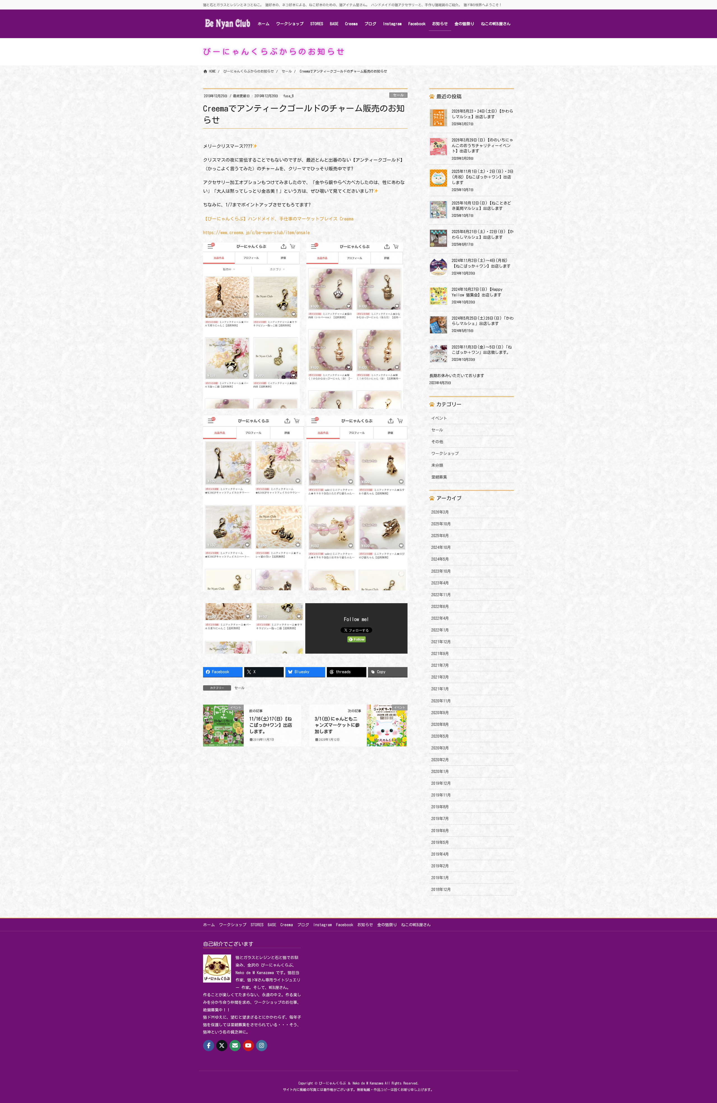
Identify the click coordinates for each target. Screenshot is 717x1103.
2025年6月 (440, 536)
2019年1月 (440, 878)
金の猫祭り (387, 925)
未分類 (437, 465)
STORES (257, 925)
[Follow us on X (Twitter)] (221, 1045)
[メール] (235, 1045)
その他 (437, 442)
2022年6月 (440, 607)
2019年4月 (440, 854)
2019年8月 (440, 807)
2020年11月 (441, 701)
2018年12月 (441, 889)
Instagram (322, 925)
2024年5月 (440, 559)
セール (398, 95)
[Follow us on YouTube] (248, 1045)
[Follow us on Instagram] (261, 1045)
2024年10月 (441, 547)
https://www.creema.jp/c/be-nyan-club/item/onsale (256, 232)
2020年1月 (440, 772)
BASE (272, 925)
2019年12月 (441, 783)
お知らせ (365, 925)
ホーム (209, 925)
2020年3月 (440, 748)
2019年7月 (440, 819)
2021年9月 (440, 654)
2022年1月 (440, 630)
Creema (286, 925)
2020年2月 (440, 760)
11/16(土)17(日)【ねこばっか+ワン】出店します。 (270, 725)
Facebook (344, 925)
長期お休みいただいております (456, 376)
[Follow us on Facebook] (208, 1045)
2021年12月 (441, 642)
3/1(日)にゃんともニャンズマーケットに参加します (337, 725)
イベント (439, 418)
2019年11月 (441, 795)
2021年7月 (440, 665)
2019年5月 (440, 842)
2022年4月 (440, 618)
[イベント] (223, 718)
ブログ (303, 925)
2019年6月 (440, 831)
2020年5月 (440, 736)
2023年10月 (441, 571)
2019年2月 (440, 866)
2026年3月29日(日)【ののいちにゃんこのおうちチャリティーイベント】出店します (482, 145)
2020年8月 (440, 724)
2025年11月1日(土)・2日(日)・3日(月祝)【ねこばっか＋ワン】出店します (483, 176)
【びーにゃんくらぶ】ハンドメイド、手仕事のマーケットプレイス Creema (278, 219)
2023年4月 (440, 583)
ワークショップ (445, 454)
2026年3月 (440, 512)
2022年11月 (441, 595)
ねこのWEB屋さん (416, 925)
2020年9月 (440, 713)
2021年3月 (440, 677)
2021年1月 (440, 689)
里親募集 (439, 477)
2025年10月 (441, 524)
